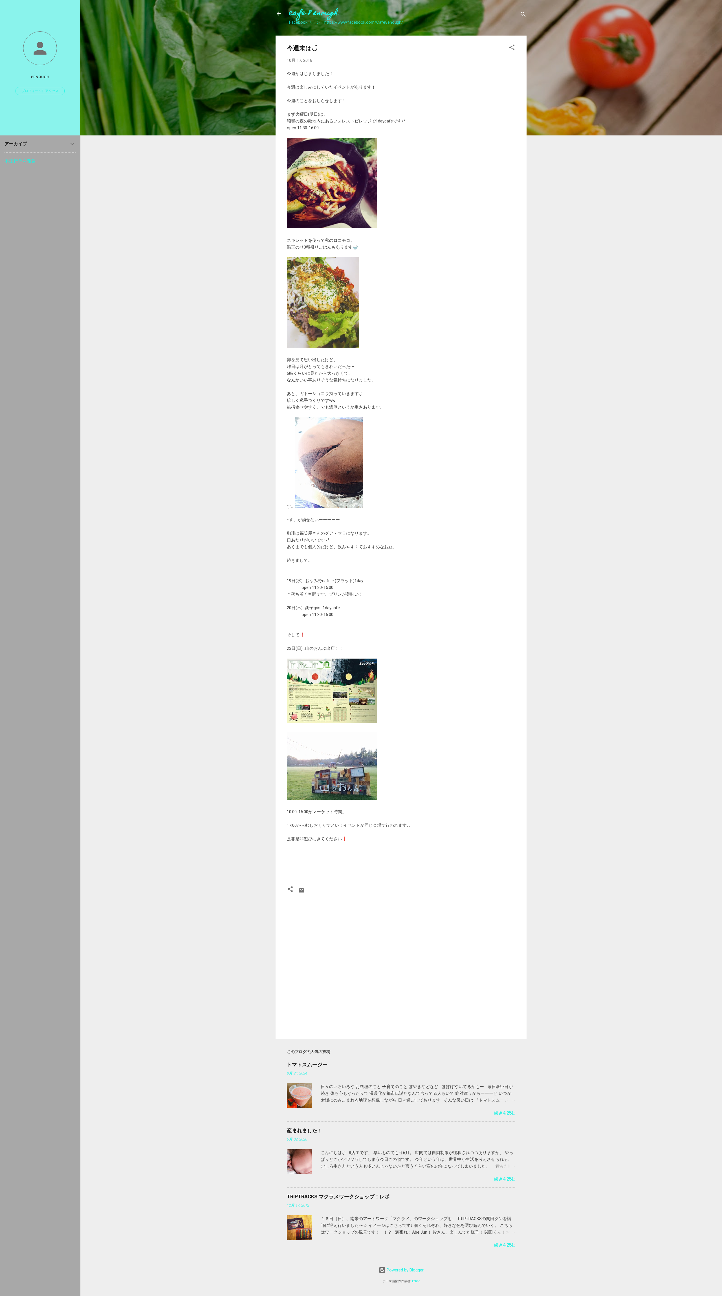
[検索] (523, 15)
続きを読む (504, 1112)
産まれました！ (304, 1130)
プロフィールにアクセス (40, 91)
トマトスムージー (307, 1064)
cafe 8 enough (313, 13)
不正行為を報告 (20, 161)
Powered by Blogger (405, 1270)
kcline (416, 1281)
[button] (512, 48)
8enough (40, 76)
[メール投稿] (301, 892)
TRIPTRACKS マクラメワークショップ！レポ (338, 1196)
